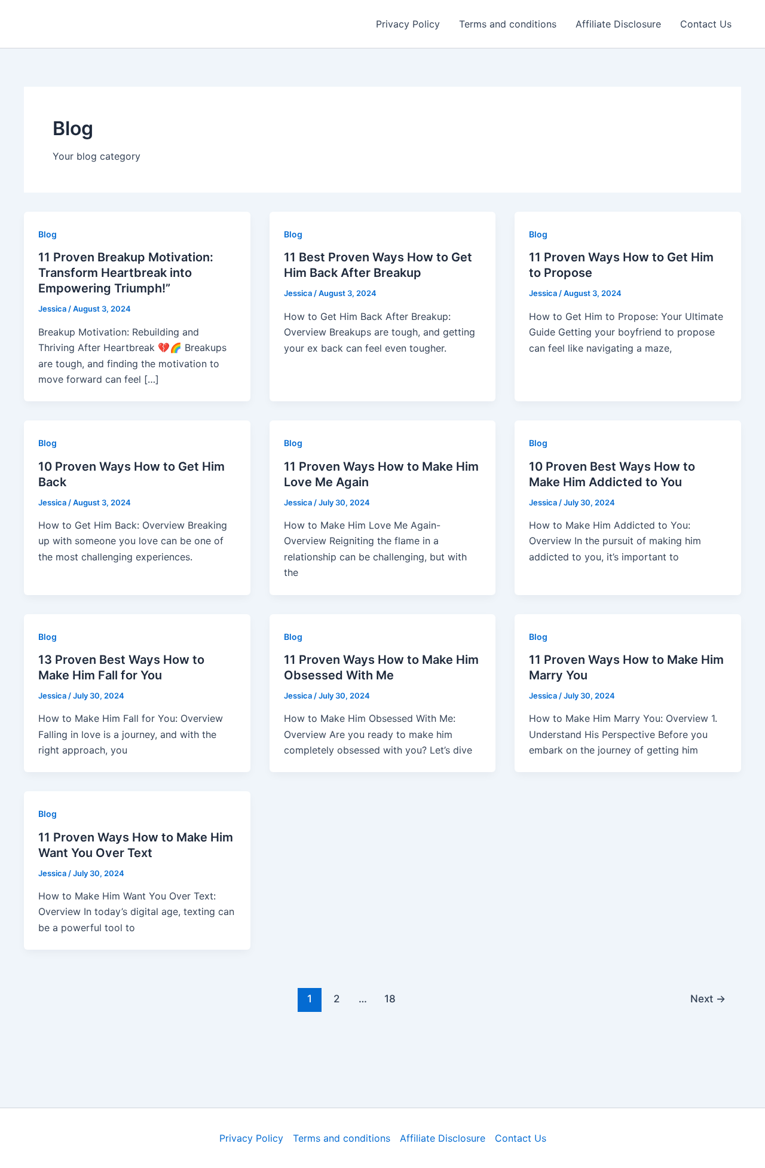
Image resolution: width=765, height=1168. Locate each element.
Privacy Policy (408, 24)
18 (390, 998)
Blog (47, 234)
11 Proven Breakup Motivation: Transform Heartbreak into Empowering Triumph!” (125, 272)
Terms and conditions (507, 24)
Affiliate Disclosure (618, 24)
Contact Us (706, 24)
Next (708, 998)
